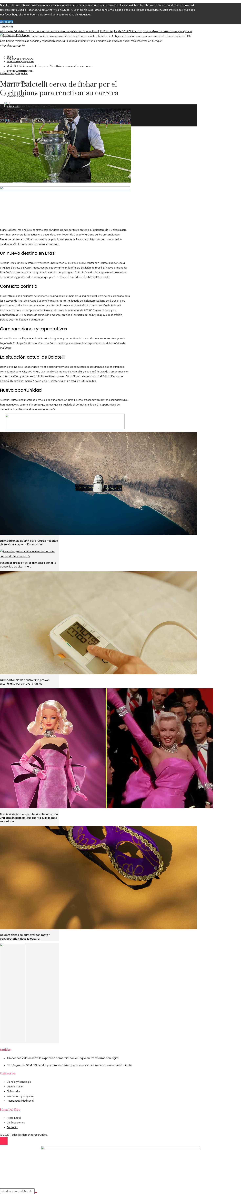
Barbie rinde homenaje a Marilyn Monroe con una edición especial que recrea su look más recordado (29, 818)
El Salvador (13, 1091)
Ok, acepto (6, 21)
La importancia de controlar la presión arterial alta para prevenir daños (25, 682)
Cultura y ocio (15, 1086)
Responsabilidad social (20, 1100)
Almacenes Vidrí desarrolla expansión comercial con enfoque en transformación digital (52, 31)
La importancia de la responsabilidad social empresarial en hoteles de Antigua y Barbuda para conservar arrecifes (95, 36)
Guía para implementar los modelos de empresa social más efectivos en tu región (113, 40)
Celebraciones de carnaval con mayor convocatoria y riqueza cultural (25, 936)
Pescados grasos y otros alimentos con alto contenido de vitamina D (28, 564)
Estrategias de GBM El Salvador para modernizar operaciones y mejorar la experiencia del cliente (69, 1065)
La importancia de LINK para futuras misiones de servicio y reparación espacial (29, 542)
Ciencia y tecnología (19, 1081)
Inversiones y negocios (14, 73)
